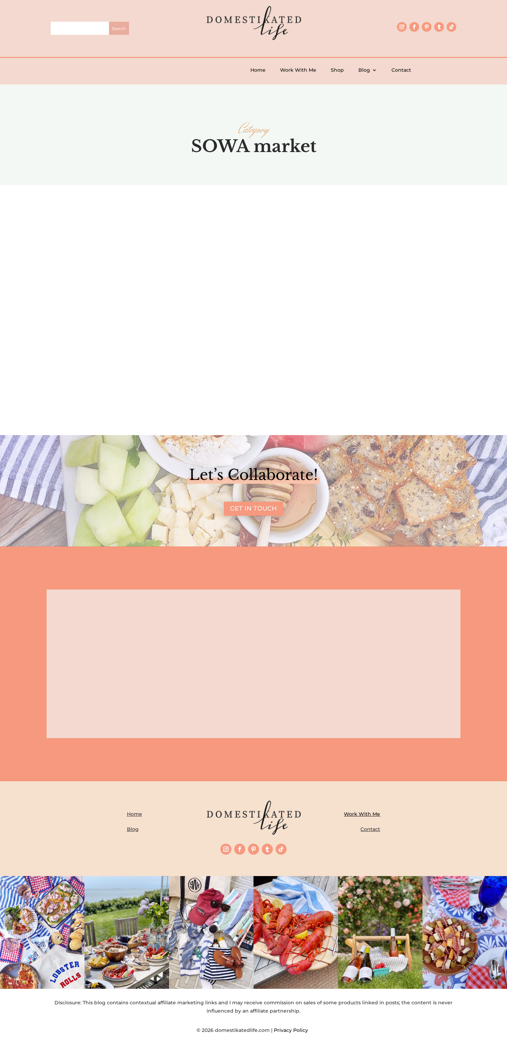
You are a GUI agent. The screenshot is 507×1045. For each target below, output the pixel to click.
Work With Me (298, 70)
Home (258, 70)
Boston (264, 348)
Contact (401, 70)
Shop (337, 70)
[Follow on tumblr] (439, 27)
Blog (364, 70)
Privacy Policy (292, 1030)
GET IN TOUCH (253, 508)
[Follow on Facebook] (414, 27)
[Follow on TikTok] (451, 27)
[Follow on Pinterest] (426, 27)
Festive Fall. (253, 336)
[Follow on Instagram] (402, 27)
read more (253, 370)
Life (278, 348)
